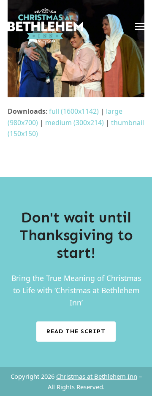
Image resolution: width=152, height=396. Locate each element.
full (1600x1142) (74, 111)
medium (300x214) (74, 122)
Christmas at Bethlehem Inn (96, 376)
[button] (139, 26)
